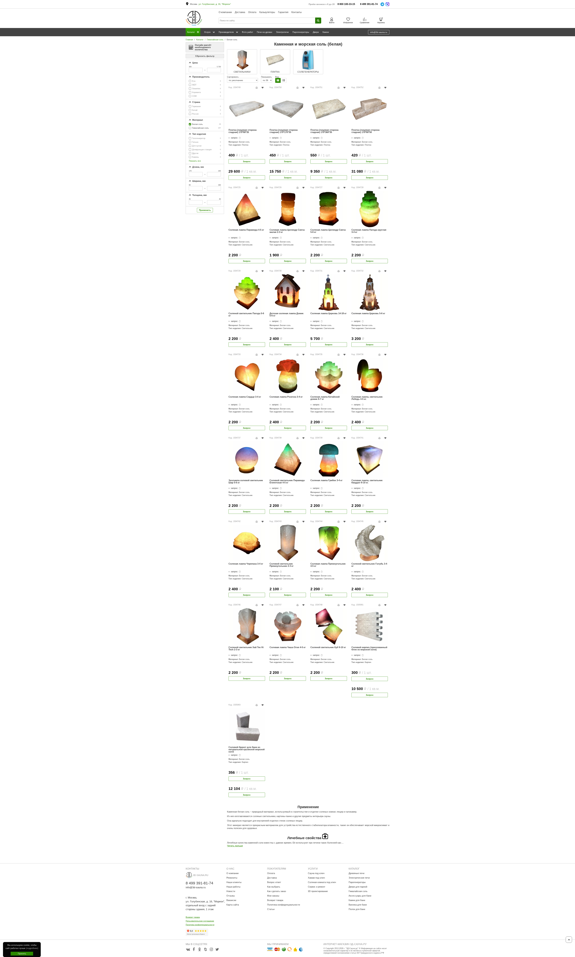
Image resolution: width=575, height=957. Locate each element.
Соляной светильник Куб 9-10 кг (328, 647)
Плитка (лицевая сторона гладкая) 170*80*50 (365, 131)
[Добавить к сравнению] (256, 88)
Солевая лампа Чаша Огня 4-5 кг (288, 647)
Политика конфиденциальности (200, 925)
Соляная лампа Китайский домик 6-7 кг (325, 398)
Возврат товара (193, 917)
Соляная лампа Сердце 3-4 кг (245, 397)
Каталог (199, 39)
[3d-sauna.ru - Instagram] (211, 949)
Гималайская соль (215, 39)
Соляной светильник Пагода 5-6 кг (246, 314)
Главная (189, 39)
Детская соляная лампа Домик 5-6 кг (287, 314)
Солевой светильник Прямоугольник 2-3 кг (281, 565)
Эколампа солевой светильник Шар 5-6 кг (246, 481)
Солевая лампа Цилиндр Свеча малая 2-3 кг (287, 231)
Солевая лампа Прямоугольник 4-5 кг (328, 565)
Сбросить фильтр (204, 56)
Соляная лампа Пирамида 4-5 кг (246, 230)
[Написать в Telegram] (382, 4)
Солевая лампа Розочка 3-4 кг (286, 397)
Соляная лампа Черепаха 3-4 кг (246, 564)
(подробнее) (32, 948)
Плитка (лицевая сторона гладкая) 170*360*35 (324, 131)
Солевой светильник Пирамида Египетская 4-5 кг (287, 481)
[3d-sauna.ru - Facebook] (194, 949)
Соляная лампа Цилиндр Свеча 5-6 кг (328, 231)
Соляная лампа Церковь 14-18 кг (328, 313)
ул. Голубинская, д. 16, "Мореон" (215, 4)
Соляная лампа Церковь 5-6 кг (368, 313)
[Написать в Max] (387, 4)
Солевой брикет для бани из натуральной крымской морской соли (247, 749)
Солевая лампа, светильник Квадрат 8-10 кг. (367, 481)
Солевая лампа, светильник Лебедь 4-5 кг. (367, 398)
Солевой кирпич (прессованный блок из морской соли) (369, 648)
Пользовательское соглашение (200, 921)
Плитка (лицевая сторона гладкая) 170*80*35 (243, 131)
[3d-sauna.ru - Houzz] (205, 949)
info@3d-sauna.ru (378, 32)
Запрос (247, 161)
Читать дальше (235, 845)
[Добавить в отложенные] (262, 88)
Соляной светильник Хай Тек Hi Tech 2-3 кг (246, 648)
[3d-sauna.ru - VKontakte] (188, 949)
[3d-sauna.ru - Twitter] (217, 949)
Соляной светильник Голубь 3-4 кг (369, 565)
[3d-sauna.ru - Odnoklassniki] (199, 949)
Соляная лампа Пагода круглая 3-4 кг (368, 231)
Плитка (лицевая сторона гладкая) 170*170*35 (284, 131)
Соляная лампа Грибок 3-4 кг (326, 480)
